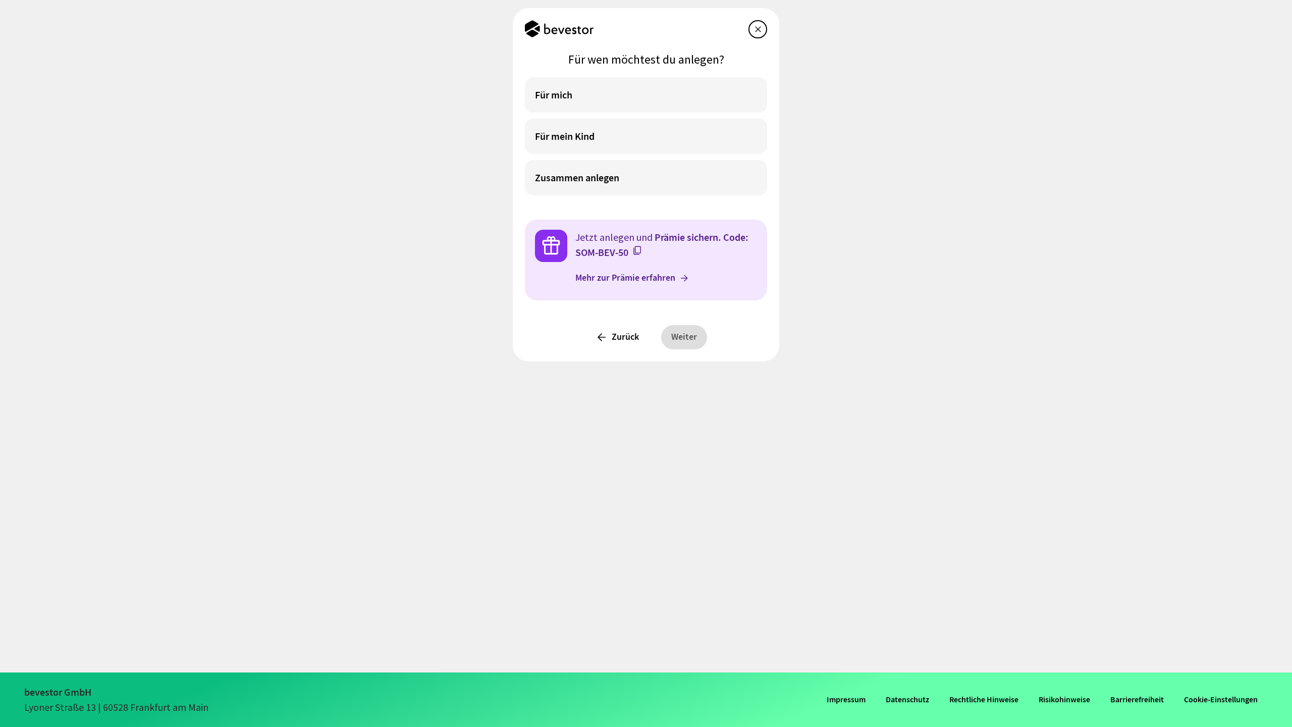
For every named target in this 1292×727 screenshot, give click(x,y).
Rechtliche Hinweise (983, 699)
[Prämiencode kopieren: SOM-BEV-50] (637, 250)
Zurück (625, 337)
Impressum (846, 699)
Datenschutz (907, 699)
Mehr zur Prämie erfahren (625, 278)
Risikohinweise (1064, 699)
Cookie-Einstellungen (1221, 699)
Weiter (684, 337)
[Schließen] (757, 29)
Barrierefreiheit (1137, 699)
